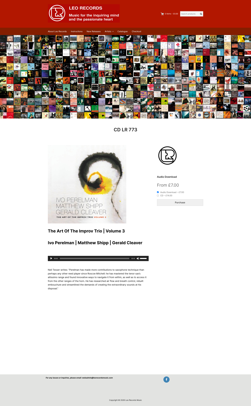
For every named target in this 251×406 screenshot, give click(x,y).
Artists (108, 31)
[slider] (143, 258)
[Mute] (138, 258)
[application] (98, 258)
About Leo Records (57, 31)
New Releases (94, 31)
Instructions (76, 31)
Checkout (136, 31)
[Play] (51, 258)
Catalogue (123, 31)
